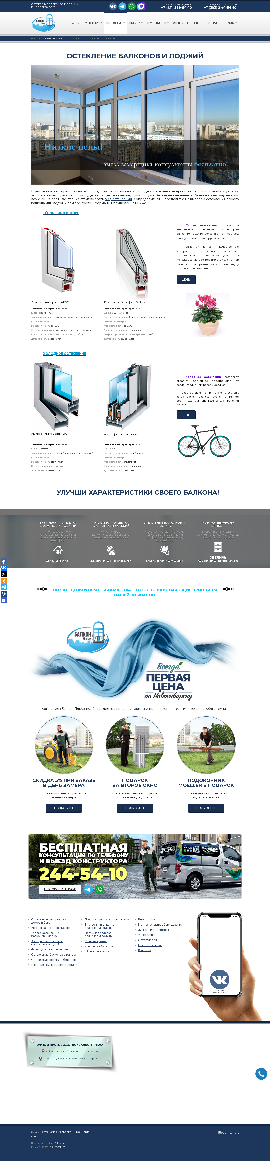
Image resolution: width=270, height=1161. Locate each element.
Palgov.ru (59, 1143)
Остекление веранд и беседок (53, 960)
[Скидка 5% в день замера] (63, 744)
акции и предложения (153, 709)
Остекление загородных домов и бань (48, 921)
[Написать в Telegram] (122, 6)
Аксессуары (146, 935)
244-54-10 (83, 873)
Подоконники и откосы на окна (107, 919)
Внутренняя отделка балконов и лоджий (99, 926)
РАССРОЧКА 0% (93, 23)
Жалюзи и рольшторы (153, 930)
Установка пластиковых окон (51, 928)
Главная (74, 23)
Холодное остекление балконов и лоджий (47, 942)
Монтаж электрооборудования (160, 924)
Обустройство (157, 23)
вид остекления (118, 199)
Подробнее (64, 808)
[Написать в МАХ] (141, 6)
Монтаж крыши (96, 941)
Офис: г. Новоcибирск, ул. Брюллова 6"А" (72, 1051)
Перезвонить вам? (60, 889)
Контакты (228, 23)
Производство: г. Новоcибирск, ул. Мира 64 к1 (73, 1058)
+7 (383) (220, 8)
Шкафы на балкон (97, 951)
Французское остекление (49, 949)
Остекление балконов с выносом (55, 954)
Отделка (135, 23)
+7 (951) (176, 8)
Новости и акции (150, 945)
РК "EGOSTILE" (57, 1147)
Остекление (114, 23)
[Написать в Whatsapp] (132, 6)
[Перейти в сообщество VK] (113, 6)
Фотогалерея (181, 23)
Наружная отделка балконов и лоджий (99, 934)
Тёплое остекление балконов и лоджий (45, 934)
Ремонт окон (147, 919)
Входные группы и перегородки (54, 965)
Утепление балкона (99, 946)
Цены (186, 279)
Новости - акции (205, 23)
